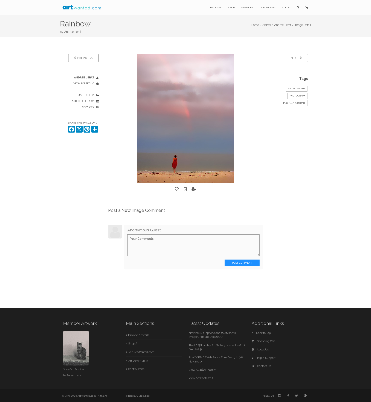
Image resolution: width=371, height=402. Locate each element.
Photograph (297, 95)
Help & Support (265, 357)
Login (286, 7)
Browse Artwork (138, 335)
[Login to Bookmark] (185, 189)
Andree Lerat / (284, 25)
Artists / (267, 25)
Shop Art (133, 343)
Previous (84, 58)
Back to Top (263, 333)
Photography (296, 88)
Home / (256, 25)
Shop (231, 7)
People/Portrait (294, 103)
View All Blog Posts (201, 369)
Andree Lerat (72, 32)
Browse (215, 7)
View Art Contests (200, 378)
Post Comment (242, 262)
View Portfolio (83, 83)
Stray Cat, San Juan (74, 369)
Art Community (138, 360)
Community (268, 7)
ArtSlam (102, 395)
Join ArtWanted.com (141, 352)
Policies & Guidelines (137, 395)
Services (247, 7)
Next (295, 58)
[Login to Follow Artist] (193, 189)
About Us (262, 349)
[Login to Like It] (177, 189)
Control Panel (136, 369)
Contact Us (264, 366)
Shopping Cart (265, 341)
